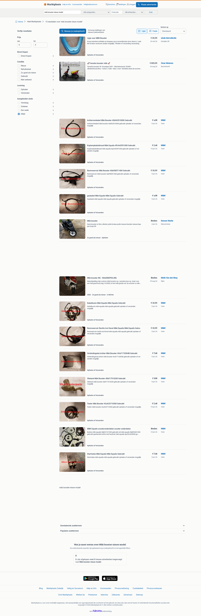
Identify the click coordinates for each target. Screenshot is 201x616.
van (18, 41)
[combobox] (62, 12)
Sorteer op (164, 27)
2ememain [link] (128, 595)
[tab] (142, 31)
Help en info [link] (66, 4)
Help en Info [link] (91, 588)
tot (35, 41)
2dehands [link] (116, 595)
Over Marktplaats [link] (65, 595)
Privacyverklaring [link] (122, 588)
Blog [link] (41, 588)
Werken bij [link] (80, 595)
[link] (51, 4)
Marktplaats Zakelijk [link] (55, 588)
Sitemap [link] (139, 595)
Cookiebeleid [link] (138, 588)
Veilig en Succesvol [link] (75, 588)
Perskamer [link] (92, 595)
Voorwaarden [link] (77, 4)
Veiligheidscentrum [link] (90, 4)
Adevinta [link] (104, 595)
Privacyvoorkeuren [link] (154, 588)
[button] (121, 4)
